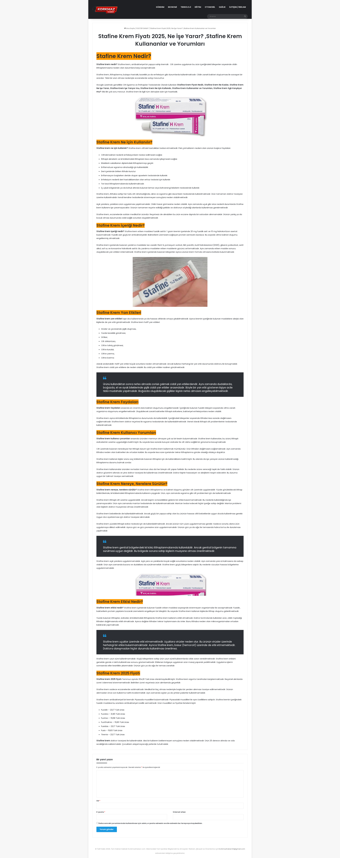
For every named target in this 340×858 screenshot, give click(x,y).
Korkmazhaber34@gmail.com (232, 849)
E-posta (100, 812)
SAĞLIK (222, 7)
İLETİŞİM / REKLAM (237, 7)
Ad (98, 800)
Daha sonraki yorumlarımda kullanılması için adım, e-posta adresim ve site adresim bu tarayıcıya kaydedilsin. (150, 823)
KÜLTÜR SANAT (143, 28)
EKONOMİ (172, 7)
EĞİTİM (198, 7)
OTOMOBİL (210, 7)
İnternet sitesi (179, 812)
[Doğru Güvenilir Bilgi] (105, 9)
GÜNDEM (160, 7)
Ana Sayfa (130, 28)
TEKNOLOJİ (186, 7)
